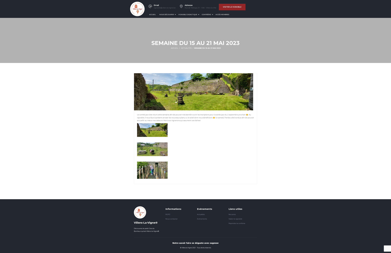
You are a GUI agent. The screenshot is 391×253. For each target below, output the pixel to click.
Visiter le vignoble (232, 7)
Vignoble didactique (187, 14)
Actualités (186, 48)
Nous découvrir (166, 14)
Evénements (202, 219)
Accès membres (222, 14)
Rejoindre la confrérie (237, 223)
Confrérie (206, 14)
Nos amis (232, 214)
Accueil (152, 14)
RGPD (167, 214)
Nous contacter (171, 219)
